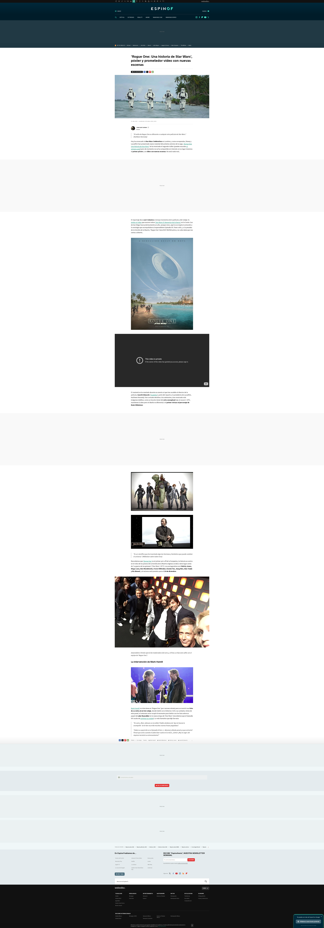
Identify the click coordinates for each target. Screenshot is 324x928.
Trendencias (187, 896)
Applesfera (117, 901)
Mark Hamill (135, 708)
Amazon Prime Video (136, 858)
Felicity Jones (172, 740)
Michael (128, 45)
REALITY (139, 17)
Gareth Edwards (183, 740)
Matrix (189, 45)
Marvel (149, 45)
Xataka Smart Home (119, 903)
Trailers (145, 740)
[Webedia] (120, 888)
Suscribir (191, 859)
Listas (149, 861)
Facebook (199, 17)
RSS (183, 873)
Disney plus (150, 858)
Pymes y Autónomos (203, 898)
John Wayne (156, 45)
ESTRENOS (131, 17)
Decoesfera (186, 898)
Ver (162, 785)
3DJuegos (131, 896)
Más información (162, 926)
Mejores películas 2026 (142, 847)
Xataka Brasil (118, 918)
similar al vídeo (136, 222)
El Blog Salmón (201, 896)
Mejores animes (185, 847)
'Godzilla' (154, 395)
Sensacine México (147, 916)
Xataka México (118, 916)
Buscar (205, 881)
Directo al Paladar (161, 896)
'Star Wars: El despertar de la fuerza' (168, 222)
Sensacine (145, 896)
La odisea (133, 864)
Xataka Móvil (118, 898)
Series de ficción (119, 858)
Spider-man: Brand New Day (137, 868)
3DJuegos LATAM (133, 916)
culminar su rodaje (146, 718)
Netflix (133, 861)
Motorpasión (174, 896)
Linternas (150, 868)
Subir (204, 888)
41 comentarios (138, 72)
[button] (142, 127)
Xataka (116, 896)
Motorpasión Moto (175, 898)
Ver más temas (120, 874)
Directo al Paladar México (161, 916)
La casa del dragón (120, 868)
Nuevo (204, 11)
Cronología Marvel (195, 847)
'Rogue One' (147, 561)
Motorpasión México (175, 916)
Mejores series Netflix (174, 847)
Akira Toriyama (174, 45)
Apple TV (117, 864)
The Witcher (183, 45)
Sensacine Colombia (147, 918)
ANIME (148, 17)
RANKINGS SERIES (171, 17)
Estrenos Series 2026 (162, 847)
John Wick (143, 45)
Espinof (162, 8)
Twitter (208, 17)
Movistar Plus (118, 861)
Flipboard (202, 17)
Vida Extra (131, 898)
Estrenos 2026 (152, 847)
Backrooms (135, 45)
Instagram (196, 17)
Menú (119, 11)
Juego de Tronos (165, 45)
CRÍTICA (121, 17)
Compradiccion (188, 901)
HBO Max (150, 864)
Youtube (205, 17)
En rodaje (139, 740)
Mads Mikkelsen (162, 740)
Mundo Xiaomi (118, 905)
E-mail (153, 72)
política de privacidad (183, 863)
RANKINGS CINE (157, 17)
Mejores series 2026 (130, 847)
